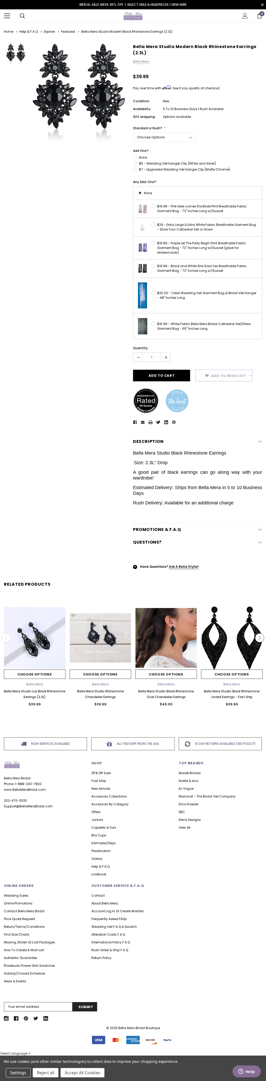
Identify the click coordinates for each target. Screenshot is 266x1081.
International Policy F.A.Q (110, 942)
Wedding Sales (16, 895)
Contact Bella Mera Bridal (24, 911)
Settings (18, 1073)
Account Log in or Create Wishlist (117, 911)
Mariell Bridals (190, 773)
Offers (96, 812)
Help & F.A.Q (100, 866)
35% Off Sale (101, 773)
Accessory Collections (109, 796)
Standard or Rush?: (148, 128)
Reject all (45, 1073)
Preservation (101, 851)
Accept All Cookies (82, 1073)
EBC (182, 812)
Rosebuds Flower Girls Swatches (29, 965)
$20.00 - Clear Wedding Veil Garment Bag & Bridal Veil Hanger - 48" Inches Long (206, 295)
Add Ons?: (141, 150)
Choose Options (34, 674)
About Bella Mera (104, 903)
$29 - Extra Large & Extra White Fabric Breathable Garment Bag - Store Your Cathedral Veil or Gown (206, 227)
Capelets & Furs (103, 827)
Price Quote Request (19, 919)
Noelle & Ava (188, 781)
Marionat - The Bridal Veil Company (207, 796)
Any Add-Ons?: (145, 182)
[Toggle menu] (7, 16)
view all (184, 827)
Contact (98, 895)
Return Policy (101, 958)
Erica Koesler (188, 804)
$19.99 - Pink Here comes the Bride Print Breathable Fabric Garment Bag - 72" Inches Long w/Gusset (202, 208)
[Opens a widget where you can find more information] (246, 1071)
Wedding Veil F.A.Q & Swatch (114, 926)
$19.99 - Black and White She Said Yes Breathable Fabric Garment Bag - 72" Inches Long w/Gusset (202, 268)
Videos (96, 858)
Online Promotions (18, 903)
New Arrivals (100, 788)
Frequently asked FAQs (109, 919)
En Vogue (186, 788)
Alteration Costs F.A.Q (108, 934)
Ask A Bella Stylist (184, 566)
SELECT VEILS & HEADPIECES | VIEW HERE (157, 4)
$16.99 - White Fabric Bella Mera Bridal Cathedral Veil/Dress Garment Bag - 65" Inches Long (204, 326)
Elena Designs (190, 819)
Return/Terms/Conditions (24, 926)
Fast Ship (98, 781)
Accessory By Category (110, 804)
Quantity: (140, 348)
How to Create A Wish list (24, 950)
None (143, 157)
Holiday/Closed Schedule (24, 973)
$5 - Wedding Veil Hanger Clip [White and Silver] (177, 163)
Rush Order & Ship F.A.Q (109, 950)
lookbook (98, 874)
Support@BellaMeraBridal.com (28, 806)
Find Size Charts (16, 934)
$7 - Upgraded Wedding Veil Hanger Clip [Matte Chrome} (184, 169)
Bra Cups (98, 835)
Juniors (97, 819)
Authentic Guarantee (20, 958)
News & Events (15, 981)
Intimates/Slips (103, 843)
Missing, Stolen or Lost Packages (29, 942)
